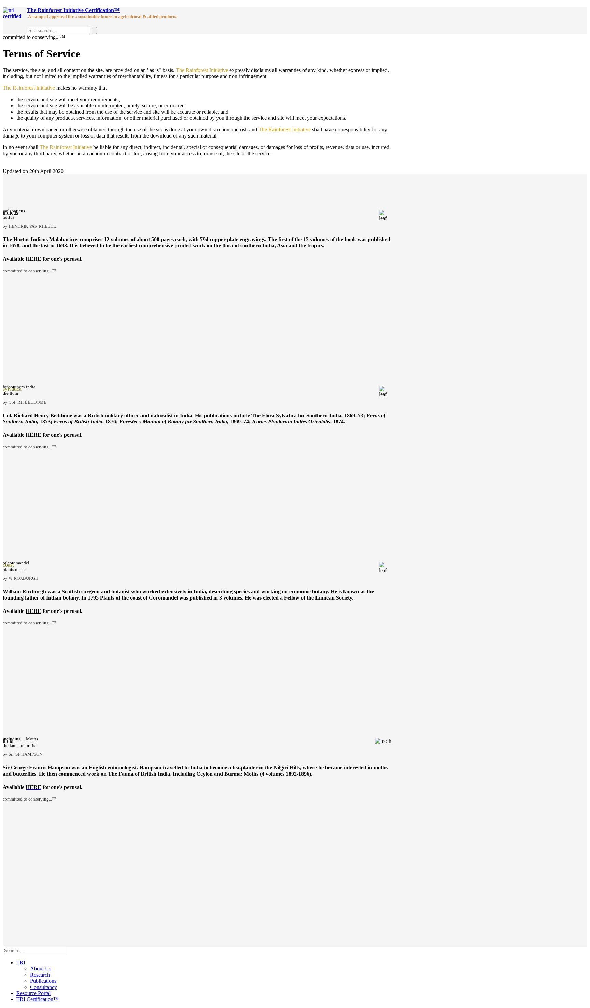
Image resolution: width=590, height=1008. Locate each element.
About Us (40, 968)
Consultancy (43, 987)
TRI (20, 962)
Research (40, 975)
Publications (43, 981)
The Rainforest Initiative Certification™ (73, 10)
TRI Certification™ (37, 999)
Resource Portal (33, 993)
